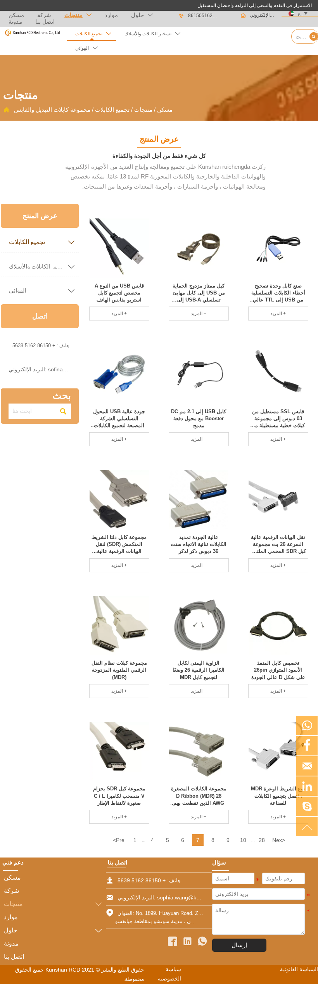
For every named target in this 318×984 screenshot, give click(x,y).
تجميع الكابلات (112, 109)
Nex (278, 840)
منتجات (143, 109)
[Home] (32, 32)
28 (262, 840)
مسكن (165, 109)
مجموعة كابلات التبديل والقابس (52, 109)
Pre (118, 840)
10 (243, 840)
